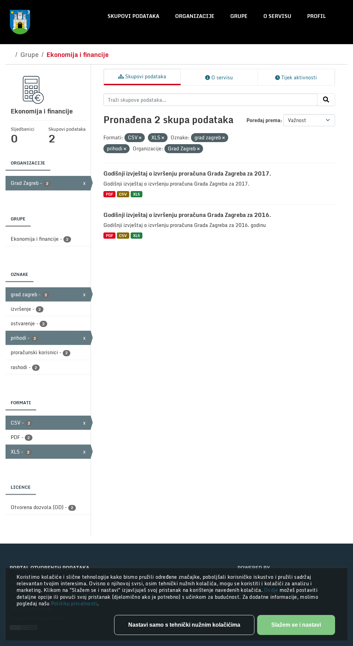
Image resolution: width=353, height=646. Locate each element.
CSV (123, 194)
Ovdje (272, 590)
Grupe (239, 16)
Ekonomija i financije (78, 54)
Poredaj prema (263, 120)
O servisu (277, 16)
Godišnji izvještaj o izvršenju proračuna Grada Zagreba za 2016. (187, 214)
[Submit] (326, 99)
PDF (109, 194)
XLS (136, 194)
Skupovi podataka (133, 16)
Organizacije (194, 16)
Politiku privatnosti (74, 603)
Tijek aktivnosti (298, 77)
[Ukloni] (140, 138)
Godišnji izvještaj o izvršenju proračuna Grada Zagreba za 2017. (187, 173)
